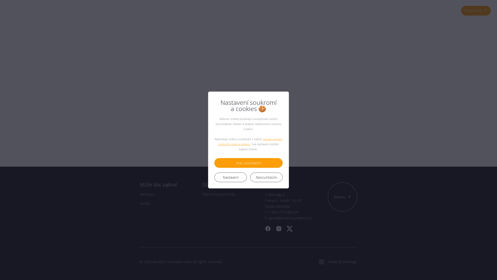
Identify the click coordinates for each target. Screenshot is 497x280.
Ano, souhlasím (248, 163)
